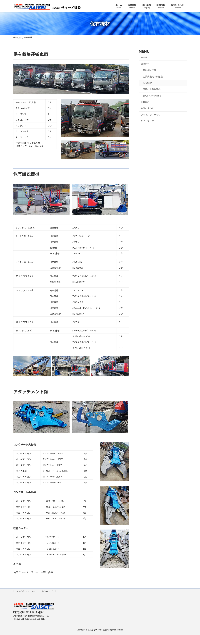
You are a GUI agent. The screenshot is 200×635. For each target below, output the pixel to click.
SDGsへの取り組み (152, 95)
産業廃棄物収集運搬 (153, 76)
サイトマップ (147, 121)
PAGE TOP (193, 613)
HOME (144, 57)
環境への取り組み (151, 89)
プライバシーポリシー (152, 114)
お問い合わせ (147, 108)
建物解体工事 (149, 70)
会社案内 (145, 101)
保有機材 (147, 82)
